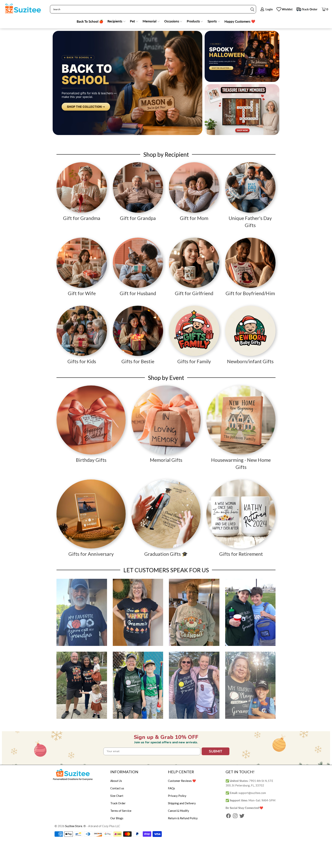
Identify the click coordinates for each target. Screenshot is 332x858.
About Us (116, 780)
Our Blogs (116, 818)
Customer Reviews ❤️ (182, 780)
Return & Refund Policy (183, 818)
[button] (117, 21)
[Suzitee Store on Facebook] (228, 816)
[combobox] (153, 9)
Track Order (309, 9)
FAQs (171, 788)
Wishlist (287, 9)
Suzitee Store (73, 826)
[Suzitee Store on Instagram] (235, 816)
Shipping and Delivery (182, 803)
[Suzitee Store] (23, 9)
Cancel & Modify (178, 810)
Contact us (117, 788)
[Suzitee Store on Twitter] (242, 816)
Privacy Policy (177, 795)
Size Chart (116, 795)
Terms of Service (120, 810)
